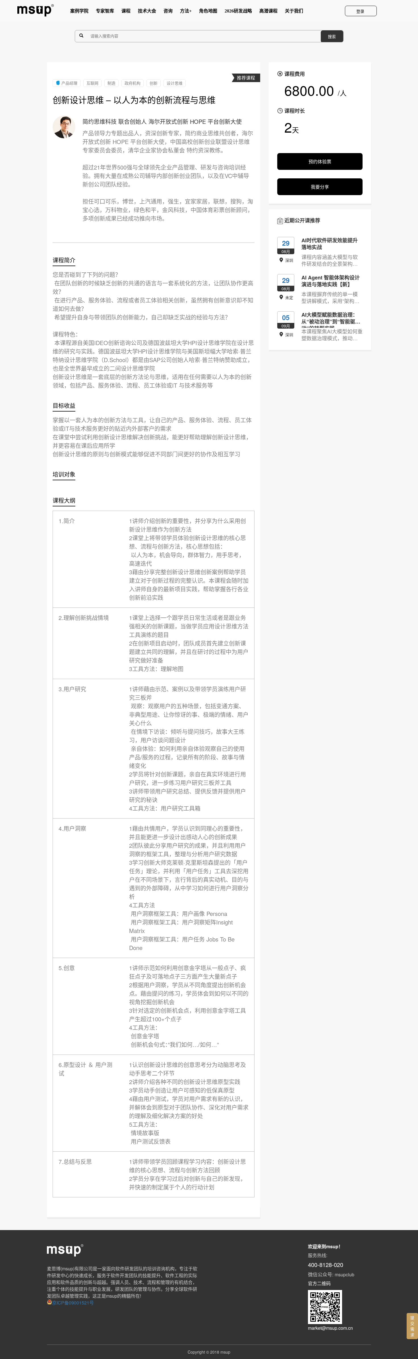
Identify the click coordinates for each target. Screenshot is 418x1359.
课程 (126, 12)
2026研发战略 (238, 12)
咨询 (168, 12)
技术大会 (147, 12)
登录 (360, 11)
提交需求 (412, 1326)
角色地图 (208, 12)
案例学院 (79, 12)
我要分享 (320, 186)
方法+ (186, 12)
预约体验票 (320, 161)
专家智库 (105, 12)
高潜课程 (268, 12)
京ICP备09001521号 (73, 1302)
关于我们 (294, 12)
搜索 (332, 36)
